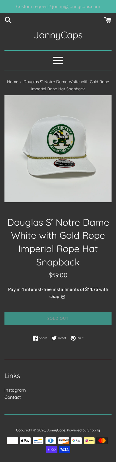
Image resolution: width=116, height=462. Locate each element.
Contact (12, 397)
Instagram (15, 390)
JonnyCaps (58, 35)
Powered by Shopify (83, 430)
